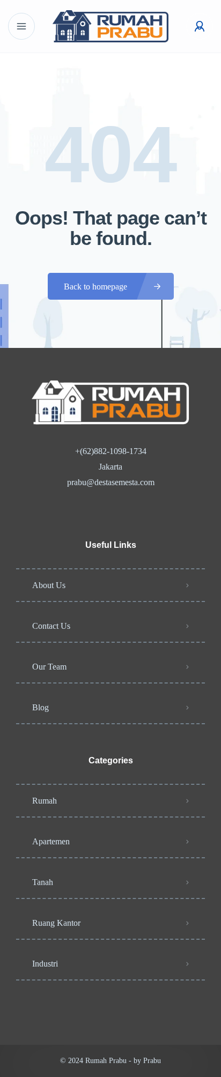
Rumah (44, 800)
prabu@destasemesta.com (110, 482)
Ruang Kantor (56, 922)
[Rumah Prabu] (110, 26)
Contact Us (51, 625)
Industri (45, 963)
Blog (40, 707)
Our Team (49, 666)
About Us (48, 585)
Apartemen (51, 841)
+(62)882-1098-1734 (110, 451)
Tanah (42, 882)
